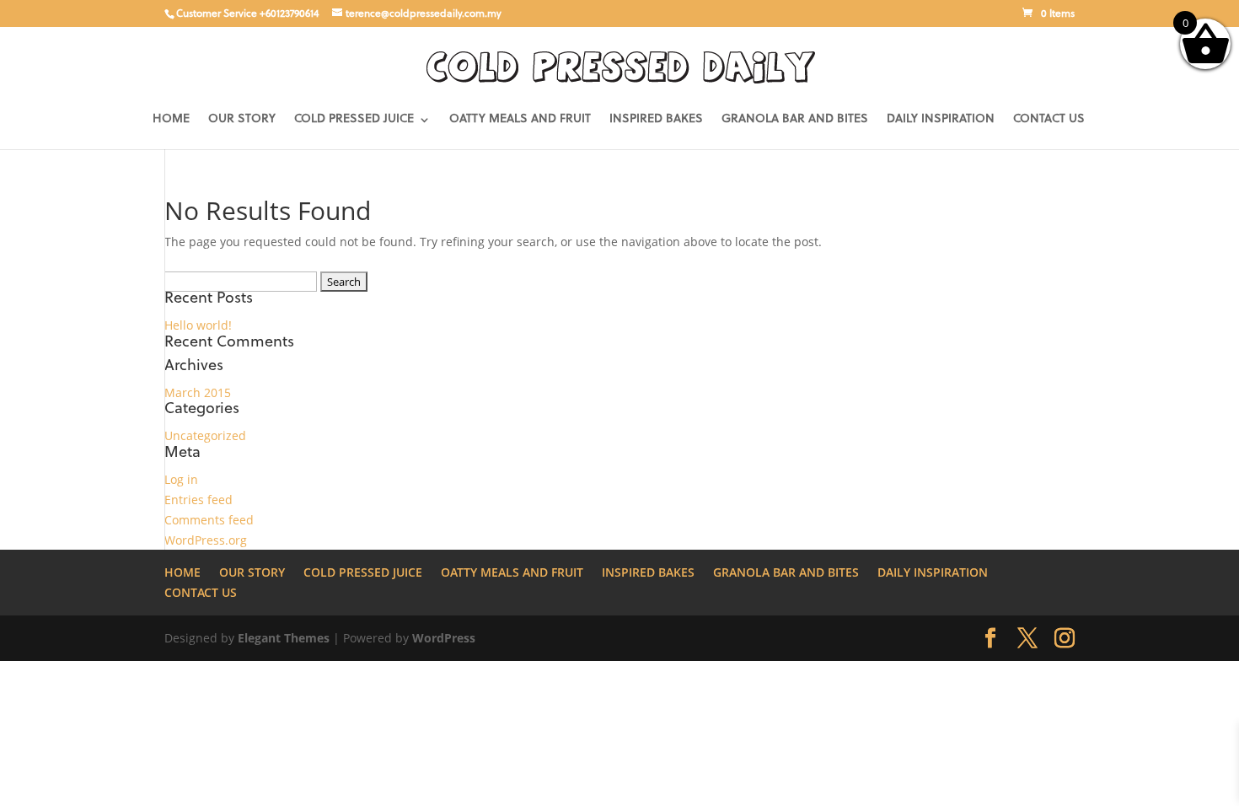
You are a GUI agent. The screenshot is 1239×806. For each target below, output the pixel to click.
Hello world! (198, 325)
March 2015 (197, 392)
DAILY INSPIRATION (941, 120)
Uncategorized (205, 435)
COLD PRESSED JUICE (354, 120)
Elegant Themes (284, 638)
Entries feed (198, 500)
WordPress (443, 638)
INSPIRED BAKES (656, 120)
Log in (181, 479)
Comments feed (209, 520)
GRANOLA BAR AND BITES (794, 120)
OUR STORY (242, 120)
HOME (171, 120)
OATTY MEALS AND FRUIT (520, 120)
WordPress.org (205, 540)
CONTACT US (1049, 120)
